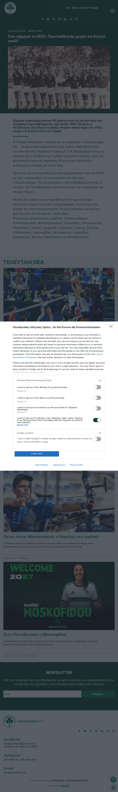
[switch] (97, 387)
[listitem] (59, 380)
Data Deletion (41, 465)
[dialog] (59, 396)
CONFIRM (37, 454)
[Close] (112, 327)
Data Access (59, 465)
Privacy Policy (76, 465)
